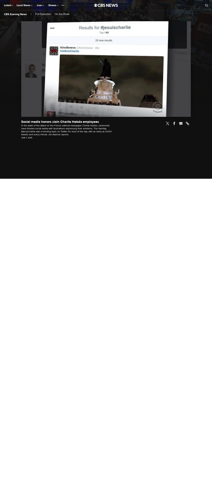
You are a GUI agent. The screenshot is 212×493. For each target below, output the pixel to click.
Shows (52, 5)
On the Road (62, 14)
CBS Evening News (15, 14)
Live (39, 5)
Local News (24, 5)
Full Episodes (43, 14)
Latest (8, 5)
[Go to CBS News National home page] (106, 5)
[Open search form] (206, 5)
